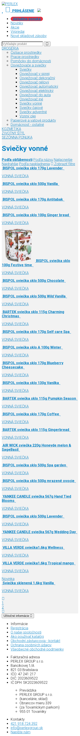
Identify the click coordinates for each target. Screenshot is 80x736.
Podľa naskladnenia (34, 164)
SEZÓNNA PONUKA (17, 137)
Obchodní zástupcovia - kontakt (35, 641)
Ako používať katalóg (27, 636)
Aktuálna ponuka (27, 19)
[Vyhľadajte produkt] (47, 44)
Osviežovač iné (31, 99)
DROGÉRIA (10, 48)
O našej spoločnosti (26, 632)
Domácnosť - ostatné (27, 125)
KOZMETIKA (11, 129)
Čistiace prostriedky (26, 52)
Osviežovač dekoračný (37, 78)
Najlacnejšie (63, 160)
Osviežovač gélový (34, 82)
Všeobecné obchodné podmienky (37, 649)
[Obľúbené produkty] (3, 11)
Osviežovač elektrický (37, 91)
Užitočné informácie (17, 615)
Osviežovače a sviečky (28, 65)
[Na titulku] (10, 4)
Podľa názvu (43, 160)
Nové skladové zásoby (29, 36)
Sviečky (26, 69)
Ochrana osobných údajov (31, 645)
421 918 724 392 (24, 723)
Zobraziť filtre (64, 164)
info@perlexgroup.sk (27, 728)
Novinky (17, 23)
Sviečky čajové (31, 108)
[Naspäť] (3, 599)
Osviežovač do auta (35, 95)
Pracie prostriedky (25, 57)
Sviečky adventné (33, 112)
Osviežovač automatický (39, 86)
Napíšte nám (20, 732)
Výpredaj (17, 31)
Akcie (15, 27)
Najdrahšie (10, 164)
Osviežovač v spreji (35, 74)
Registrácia (19, 628)
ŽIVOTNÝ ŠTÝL (13, 133)
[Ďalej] (3, 611)
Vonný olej (28, 116)
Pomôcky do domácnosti (31, 61)
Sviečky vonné (31, 103)
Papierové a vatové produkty (33, 120)
